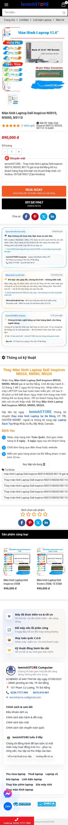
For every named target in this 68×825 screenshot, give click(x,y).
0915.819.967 (41, 692)
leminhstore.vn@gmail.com (25, 697)
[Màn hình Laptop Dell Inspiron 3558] (17, 560)
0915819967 (34, 203)
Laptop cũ (52, 774)
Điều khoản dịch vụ (17, 712)
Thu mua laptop (16, 774)
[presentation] (4, 570)
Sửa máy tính (44, 784)
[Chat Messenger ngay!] (7, 793)
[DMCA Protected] (47, 804)
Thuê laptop (35, 774)
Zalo (8, 806)
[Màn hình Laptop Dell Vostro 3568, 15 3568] (51, 560)
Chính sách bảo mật (17, 722)
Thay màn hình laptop (19, 789)
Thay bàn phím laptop (19, 784)
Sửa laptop (12, 779)
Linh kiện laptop (32, 779)
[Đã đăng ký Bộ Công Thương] (22, 804)
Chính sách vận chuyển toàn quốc (25, 727)
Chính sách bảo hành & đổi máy (24, 717)
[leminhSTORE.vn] (35, 3)
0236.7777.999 (19, 692)
